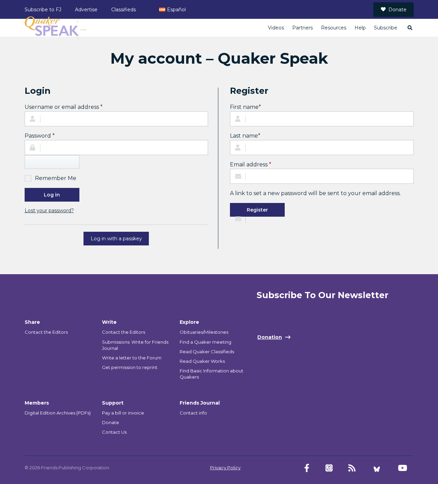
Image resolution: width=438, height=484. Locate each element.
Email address (250, 164)
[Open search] (409, 27)
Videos (276, 27)
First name (245, 107)
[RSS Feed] (352, 468)
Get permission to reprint (129, 367)
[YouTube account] (402, 468)
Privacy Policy (225, 467)
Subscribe (385, 27)
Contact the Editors (46, 332)
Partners (302, 27)
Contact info (193, 413)
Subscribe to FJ (43, 9)
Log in (52, 195)
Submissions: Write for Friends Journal (135, 345)
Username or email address (64, 106)
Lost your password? (49, 210)
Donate (397, 10)
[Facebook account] (306, 468)
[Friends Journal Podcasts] (329, 468)
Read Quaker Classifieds (207, 351)
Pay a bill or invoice (123, 413)
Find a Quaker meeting (205, 342)
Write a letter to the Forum (132, 357)
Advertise (86, 9)
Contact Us (114, 432)
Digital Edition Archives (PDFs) (58, 413)
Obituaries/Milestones (204, 332)
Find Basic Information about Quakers (211, 374)
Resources (333, 27)
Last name (245, 135)
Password (40, 135)
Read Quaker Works (202, 361)
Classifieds (123, 9)
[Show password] (52, 162)
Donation (269, 337)
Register (257, 210)
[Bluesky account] (376, 468)
